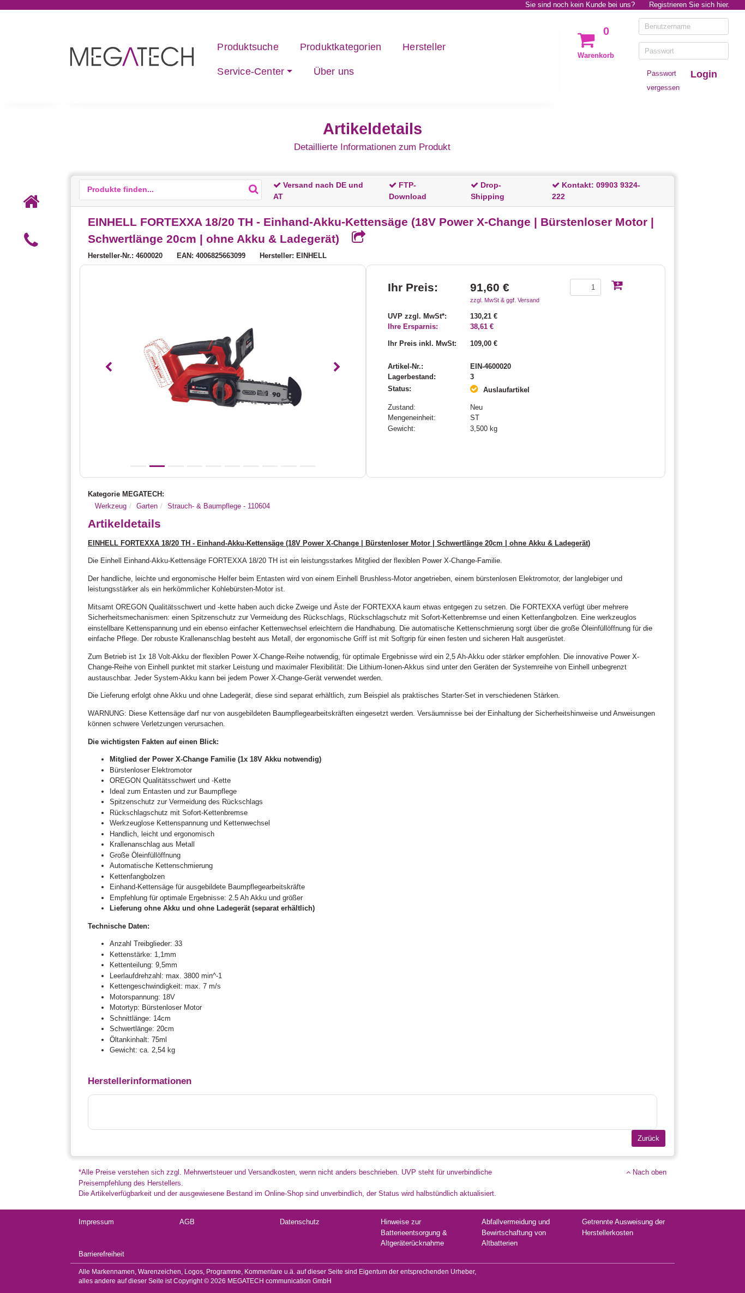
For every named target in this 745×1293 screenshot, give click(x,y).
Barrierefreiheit (101, 1254)
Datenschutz (300, 1222)
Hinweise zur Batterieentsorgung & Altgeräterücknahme (414, 1232)
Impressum (96, 1222)
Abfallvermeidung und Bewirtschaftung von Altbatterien (516, 1232)
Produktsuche (247, 46)
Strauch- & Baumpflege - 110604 (218, 506)
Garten (147, 506)
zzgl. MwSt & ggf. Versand (504, 300)
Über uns (334, 71)
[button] (108, 367)
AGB (187, 1222)
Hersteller (424, 46)
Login (703, 74)
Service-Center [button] (250, 71)
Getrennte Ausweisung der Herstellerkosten (623, 1227)
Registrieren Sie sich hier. (689, 5)
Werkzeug (111, 506)
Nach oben (648, 1172)
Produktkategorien (340, 46)
